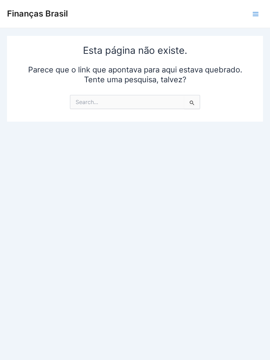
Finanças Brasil (37, 13)
